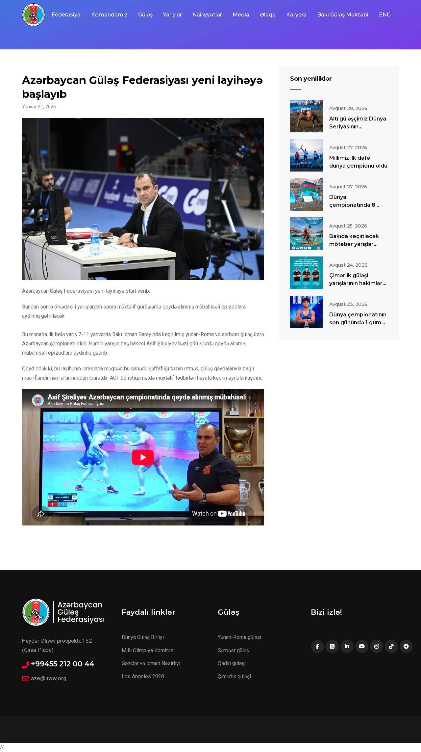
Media (241, 15)
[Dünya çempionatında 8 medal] (306, 194)
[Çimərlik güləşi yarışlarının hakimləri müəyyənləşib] (306, 272)
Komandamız (109, 15)
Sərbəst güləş (233, 650)
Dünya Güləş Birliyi (143, 637)
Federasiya (66, 15)
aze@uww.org (48, 678)
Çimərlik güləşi (234, 676)
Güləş (145, 15)
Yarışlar (172, 15)
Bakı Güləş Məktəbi (342, 15)
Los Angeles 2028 (143, 676)
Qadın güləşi (232, 663)
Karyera (296, 15)
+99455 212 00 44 (62, 664)
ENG (385, 15)
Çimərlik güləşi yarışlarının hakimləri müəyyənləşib (356, 283)
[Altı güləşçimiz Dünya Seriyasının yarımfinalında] (306, 116)
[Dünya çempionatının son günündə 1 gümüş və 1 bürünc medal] (306, 312)
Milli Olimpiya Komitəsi (148, 650)
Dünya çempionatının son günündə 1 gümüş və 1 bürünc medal (358, 322)
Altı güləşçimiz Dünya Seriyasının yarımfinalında (357, 127)
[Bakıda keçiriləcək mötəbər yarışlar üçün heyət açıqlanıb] (306, 233)
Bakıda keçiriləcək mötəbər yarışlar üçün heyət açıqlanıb (357, 244)
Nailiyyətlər (207, 15)
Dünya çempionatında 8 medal (352, 205)
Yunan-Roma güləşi (239, 637)
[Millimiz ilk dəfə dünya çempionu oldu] (306, 155)
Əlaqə (268, 15)
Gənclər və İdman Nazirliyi (151, 663)
